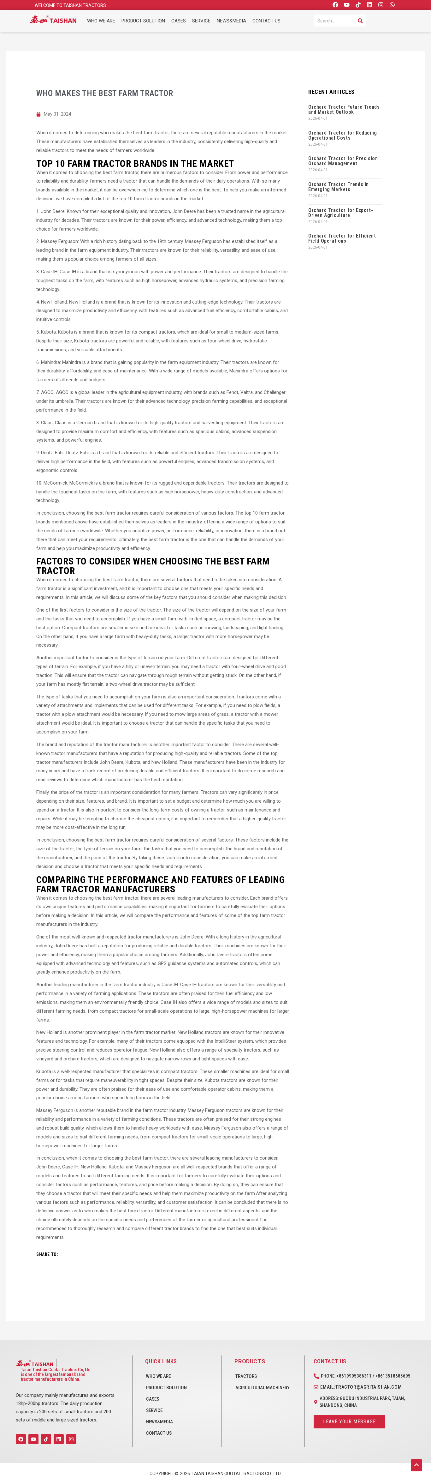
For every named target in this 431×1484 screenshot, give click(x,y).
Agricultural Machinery (262, 1387)
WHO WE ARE (101, 21)
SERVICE (201, 21)
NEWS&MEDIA (231, 21)
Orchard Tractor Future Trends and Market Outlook (344, 109)
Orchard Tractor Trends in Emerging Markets (338, 186)
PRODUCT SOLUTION (143, 21)
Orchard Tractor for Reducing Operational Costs (342, 135)
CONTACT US (266, 21)
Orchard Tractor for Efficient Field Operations (342, 238)
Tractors (246, 1376)
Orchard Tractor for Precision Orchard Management (343, 160)
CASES (178, 21)
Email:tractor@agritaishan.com (361, 1387)
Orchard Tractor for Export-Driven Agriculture (340, 212)
